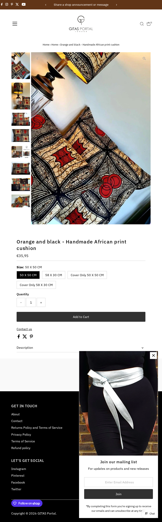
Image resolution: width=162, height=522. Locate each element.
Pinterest (17, 475)
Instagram (18, 469)
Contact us (24, 329)
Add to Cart (81, 317)
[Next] (116, 4)
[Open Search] (142, 24)
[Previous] (45, 4)
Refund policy (20, 448)
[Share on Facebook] (19, 337)
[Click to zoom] (144, 58)
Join (119, 494)
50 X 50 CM (28, 275)
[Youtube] (24, 4)
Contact (17, 421)
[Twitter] (17, 4)
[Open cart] (149, 24)
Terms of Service (23, 441)
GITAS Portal (47, 513)
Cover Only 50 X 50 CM (87, 275)
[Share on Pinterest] (31, 337)
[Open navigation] (14, 24)
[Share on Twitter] (25, 337)
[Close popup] (153, 355)
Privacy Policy (21, 434)
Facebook (18, 482)
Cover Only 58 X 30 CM (36, 285)
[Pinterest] (12, 4)
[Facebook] (2, 4)
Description (25, 348)
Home (46, 44)
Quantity (23, 294)
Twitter (16, 489)
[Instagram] (6, 4)
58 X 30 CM (53, 275)
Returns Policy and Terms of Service (36, 428)
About (15, 414)
